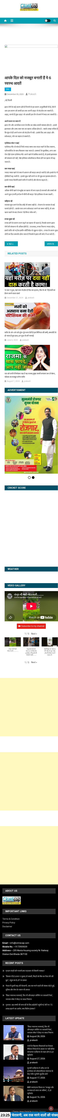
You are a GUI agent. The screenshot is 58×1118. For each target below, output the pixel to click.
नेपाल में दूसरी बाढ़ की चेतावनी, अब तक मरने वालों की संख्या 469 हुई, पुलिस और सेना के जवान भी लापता (30, 954)
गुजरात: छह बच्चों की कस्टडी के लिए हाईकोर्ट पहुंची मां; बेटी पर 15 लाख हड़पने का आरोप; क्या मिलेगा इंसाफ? (29, 973)
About (30, 1081)
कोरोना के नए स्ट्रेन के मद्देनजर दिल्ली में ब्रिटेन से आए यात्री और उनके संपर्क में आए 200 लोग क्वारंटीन (52, 244)
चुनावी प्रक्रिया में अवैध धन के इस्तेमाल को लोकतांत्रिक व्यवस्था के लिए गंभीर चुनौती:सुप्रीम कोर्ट (40, 1037)
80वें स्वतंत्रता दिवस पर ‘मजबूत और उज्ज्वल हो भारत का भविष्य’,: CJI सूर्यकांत (40, 1057)
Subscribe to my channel (32, 592)
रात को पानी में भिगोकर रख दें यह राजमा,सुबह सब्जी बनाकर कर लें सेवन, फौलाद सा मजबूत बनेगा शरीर (30, 375)
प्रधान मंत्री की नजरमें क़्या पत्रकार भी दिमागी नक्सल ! (25, 937)
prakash (32, 94)
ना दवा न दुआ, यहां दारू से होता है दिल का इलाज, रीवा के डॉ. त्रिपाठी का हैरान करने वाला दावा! (30, 292)
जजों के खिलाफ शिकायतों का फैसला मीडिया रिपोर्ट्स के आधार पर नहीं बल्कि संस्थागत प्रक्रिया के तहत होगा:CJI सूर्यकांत (40, 1016)
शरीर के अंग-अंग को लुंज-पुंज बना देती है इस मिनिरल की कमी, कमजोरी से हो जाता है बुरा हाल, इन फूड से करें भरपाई (30, 334)
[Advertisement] (29, 673)
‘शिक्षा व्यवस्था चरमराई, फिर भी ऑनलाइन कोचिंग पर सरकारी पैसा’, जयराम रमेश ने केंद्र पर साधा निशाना (29, 963)
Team (38, 1081)
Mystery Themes (39, 1078)
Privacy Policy (8, 889)
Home (21, 1081)
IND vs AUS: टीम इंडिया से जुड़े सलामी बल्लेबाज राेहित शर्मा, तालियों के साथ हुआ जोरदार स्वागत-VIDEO (13, 244)
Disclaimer (7, 893)
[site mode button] (48, 20)
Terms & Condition (11, 885)
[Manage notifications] (51, 1108)
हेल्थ (7, 89)
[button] (34, 600)
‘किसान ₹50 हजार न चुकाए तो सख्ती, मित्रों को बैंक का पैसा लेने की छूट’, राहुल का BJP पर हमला (29, 945)
